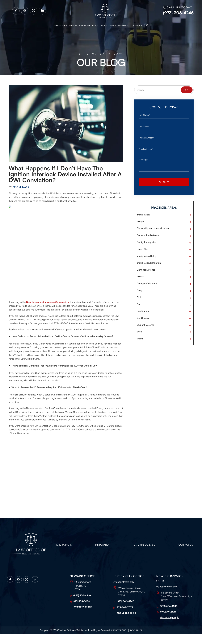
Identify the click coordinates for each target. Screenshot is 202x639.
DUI (139, 297)
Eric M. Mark (64, 544)
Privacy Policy (119, 630)
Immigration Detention (149, 262)
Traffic (140, 338)
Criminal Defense (146, 269)
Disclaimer (136, 630)
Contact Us (185, 544)
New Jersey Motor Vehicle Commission (47, 302)
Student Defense (145, 324)
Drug (139, 290)
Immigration (143, 214)
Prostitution (143, 310)
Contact (137, 25)
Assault (140, 276)
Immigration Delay (146, 255)
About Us (59, 25)
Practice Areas (78, 25)
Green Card (143, 249)
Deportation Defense (148, 235)
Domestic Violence (147, 283)
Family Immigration (147, 242)
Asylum (140, 221)
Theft (139, 331)
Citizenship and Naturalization (153, 228)
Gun (139, 304)
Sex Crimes (143, 317)
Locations (107, 25)
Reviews (123, 25)
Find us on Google (169, 617)
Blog (94, 25)
